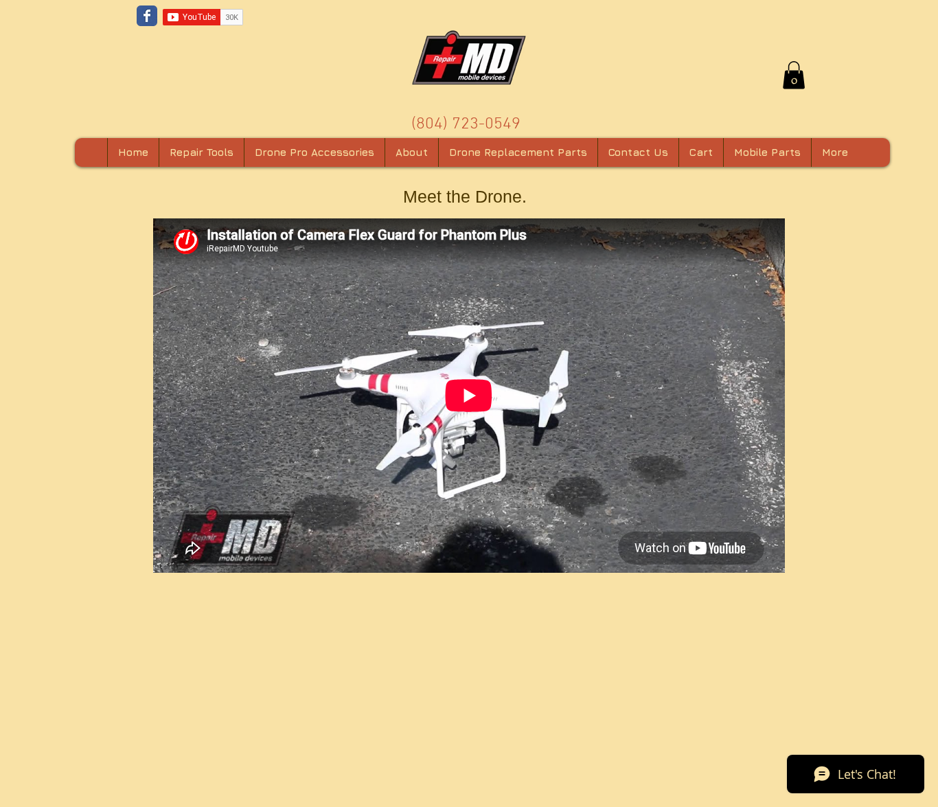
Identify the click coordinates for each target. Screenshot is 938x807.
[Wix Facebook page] (147, 15)
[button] (793, 75)
